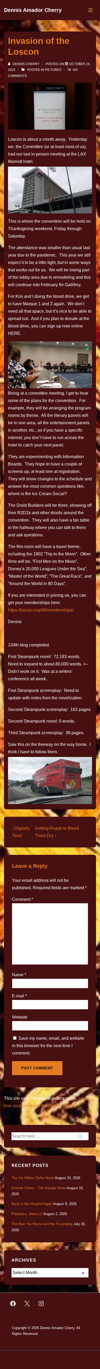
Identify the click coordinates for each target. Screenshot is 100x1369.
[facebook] (13, 1303)
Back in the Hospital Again (31, 1204)
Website (19, 1017)
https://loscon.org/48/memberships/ (41, 610)
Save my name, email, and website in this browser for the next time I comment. (48, 1045)
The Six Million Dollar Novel (32, 1178)
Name (17, 975)
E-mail (18, 996)
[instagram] (41, 1303)
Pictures (53, 70)
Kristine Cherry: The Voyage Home (38, 1188)
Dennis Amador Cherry (33, 10)
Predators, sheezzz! (27, 1214)
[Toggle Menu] (90, 10)
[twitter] (27, 1303)
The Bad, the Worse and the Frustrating (42, 1224)
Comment (22, 899)
